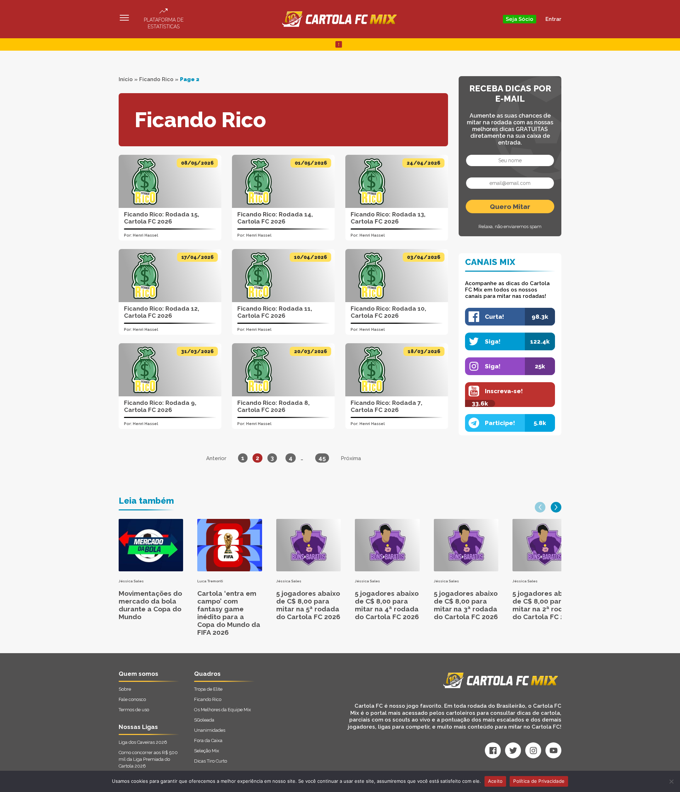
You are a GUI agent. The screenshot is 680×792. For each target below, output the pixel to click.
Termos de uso (134, 709)
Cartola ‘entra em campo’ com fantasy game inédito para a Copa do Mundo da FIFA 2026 (228, 612)
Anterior (216, 458)
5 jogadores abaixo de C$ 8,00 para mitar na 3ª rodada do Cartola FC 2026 (466, 605)
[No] (671, 781)
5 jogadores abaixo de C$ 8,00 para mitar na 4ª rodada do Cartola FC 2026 (387, 605)
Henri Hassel (145, 235)
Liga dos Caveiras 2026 (143, 742)
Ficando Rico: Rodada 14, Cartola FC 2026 (275, 218)
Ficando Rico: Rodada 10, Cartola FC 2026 (388, 312)
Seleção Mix (206, 750)
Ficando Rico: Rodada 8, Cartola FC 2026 (273, 406)
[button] (540, 507)
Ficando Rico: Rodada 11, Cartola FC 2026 (274, 312)
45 (322, 458)
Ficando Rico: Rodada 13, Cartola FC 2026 (388, 218)
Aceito (495, 781)
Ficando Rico (156, 79)
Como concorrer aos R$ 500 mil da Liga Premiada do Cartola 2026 (148, 759)
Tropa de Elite (208, 689)
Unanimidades (209, 730)
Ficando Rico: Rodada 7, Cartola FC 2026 (386, 406)
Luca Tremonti (210, 581)
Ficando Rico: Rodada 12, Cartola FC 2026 (161, 312)
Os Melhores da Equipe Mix (222, 709)
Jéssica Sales (131, 581)
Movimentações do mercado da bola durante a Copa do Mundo (150, 605)
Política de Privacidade (539, 781)
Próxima (351, 458)
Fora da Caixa (208, 740)
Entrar (553, 19)
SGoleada (204, 720)
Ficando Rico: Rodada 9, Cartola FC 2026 (160, 406)
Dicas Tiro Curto (210, 761)
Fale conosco (132, 699)
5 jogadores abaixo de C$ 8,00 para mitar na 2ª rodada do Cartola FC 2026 (544, 605)
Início (126, 79)
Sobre (125, 689)
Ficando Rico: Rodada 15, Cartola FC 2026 (161, 218)
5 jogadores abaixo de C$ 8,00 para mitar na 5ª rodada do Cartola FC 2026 (308, 605)
